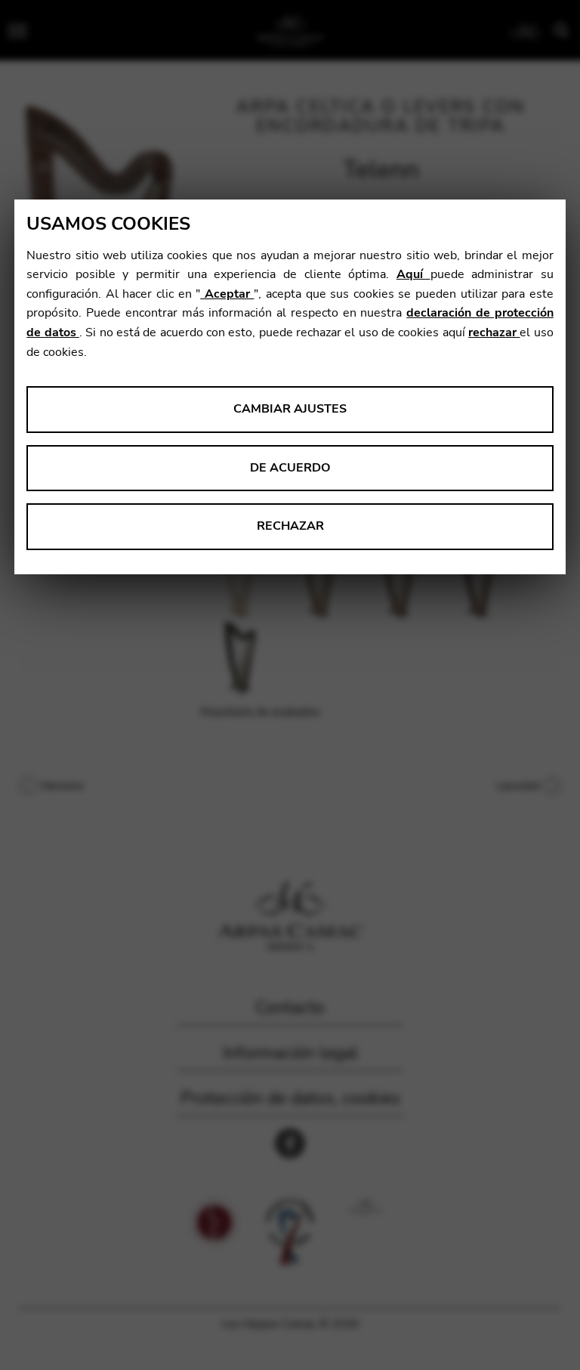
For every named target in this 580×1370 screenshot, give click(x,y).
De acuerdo (290, 467)
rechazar (494, 332)
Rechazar (290, 526)
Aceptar (227, 294)
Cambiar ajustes (290, 408)
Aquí (413, 274)
